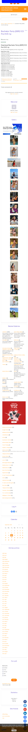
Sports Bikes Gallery (18, 331)
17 (17, 535)
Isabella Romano (5, 390)
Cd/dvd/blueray (5, 434)
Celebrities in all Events (7, 349)
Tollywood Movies (6, 487)
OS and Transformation (7, 475)
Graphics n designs (6, 447)
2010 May (4, 577)
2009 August (5, 559)
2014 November (5, 645)
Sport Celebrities (5, 361)
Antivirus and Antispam (7, 427)
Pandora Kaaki (14, 318)
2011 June (4, 603)
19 (22, 535)
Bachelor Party (18, 80)
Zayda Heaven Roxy (18, 364)
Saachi (3, 382)
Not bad (5, 671)
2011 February (5, 595)
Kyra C (15, 371)
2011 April (4, 599)
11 (20, 533)
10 (17, 533)
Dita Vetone (13, 168)
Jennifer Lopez (14, 284)
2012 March (4, 621)
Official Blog (4, 714)
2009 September (5, 561)
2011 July (4, 605)
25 (20, 537)
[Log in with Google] (16, 512)
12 (22, 533)
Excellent (5, 667)
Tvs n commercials (6, 492)
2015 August (5, 651)
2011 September (5, 609)
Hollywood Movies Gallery (19, 355)
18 (20, 535)
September (10, 23)
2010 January (5, 569)
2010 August (5, 583)
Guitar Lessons (5, 450)
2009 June (4, 555)
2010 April (4, 575)
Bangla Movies (5, 429)
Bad (4, 673)
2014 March (4, 639)
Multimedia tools (5, 467)
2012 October (5, 631)
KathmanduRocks (7, 80)
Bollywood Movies (7, 79)
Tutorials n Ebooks (6, 490)
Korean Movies (5, 456)
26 (22, 537)
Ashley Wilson (14, 307)
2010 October (5, 587)
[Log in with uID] (12, 512)
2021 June (4, 653)
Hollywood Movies (6, 453)
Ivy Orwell (16, 386)
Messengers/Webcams (7, 462)
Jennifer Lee (13, 214)
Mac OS (4, 360)
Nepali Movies (5, 472)
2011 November (5, 613)
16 (14, 535)
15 (13, 23)
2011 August (5, 607)
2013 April (4, 635)
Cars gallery (4, 340)
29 (11, 540)
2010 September (5, 585)
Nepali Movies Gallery (6, 357)
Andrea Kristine (14, 203)
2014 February (5, 637)
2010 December (5, 591)
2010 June (4, 579)
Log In (16, 14)
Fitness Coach (5, 397)
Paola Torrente (14, 295)
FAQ (3, 718)
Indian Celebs (17, 348)
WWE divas (16, 340)
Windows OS (16, 359)
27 (5, 540)
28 (8, 540)
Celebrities (4, 331)
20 (5, 537)
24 (17, 537)
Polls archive (8, 683)
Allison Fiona (14, 272)
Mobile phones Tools (6, 465)
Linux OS (4, 460)
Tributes (4, 364)
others (3, 477)
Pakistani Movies (5, 480)
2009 (6, 23)
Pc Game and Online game (8, 482)
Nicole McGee (14, 146)
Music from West (6, 470)
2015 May (4, 649)
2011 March (4, 597)
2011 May (4, 601)
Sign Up (12, 14)
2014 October (5, 643)
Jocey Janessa (14, 249)
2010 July (4, 581)
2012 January (5, 617)
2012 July (4, 627)
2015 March (4, 647)
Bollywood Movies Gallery (7, 355)
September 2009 (8, 524)
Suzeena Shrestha (14, 179)
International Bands (6, 348)
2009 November (5, 565)
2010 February (5, 571)
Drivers (3, 437)
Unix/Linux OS (17, 360)
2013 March (4, 633)
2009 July (4, 557)
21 (8, 537)
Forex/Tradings (5, 445)
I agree (14, 730)
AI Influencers (17, 390)
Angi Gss (14, 237)
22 (11, 537)
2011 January (5, 593)
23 (14, 537)
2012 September (5, 629)
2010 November (5, 589)
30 (14, 540)
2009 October (5, 563)
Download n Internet (6, 440)
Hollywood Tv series (6, 359)
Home (2, 23)
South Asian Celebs (18, 361)
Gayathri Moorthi (17, 382)
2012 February (5, 619)
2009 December (5, 567)
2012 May (4, 625)
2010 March (4, 573)
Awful (5, 675)
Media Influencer (5, 371)
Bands (15, 357)
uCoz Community (6, 716)
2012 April (4, 623)
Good (5, 669)
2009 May (4, 553)
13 (5, 535)
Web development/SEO (7, 498)
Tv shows (16, 349)
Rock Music (4, 485)
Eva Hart (4, 386)
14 (8, 535)
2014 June (4, 641)
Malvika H (4, 378)
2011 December (5, 615)
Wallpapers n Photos (6, 495)
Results (3, 683)
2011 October (5, 611)
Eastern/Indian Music (6, 442)
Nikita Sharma (14, 191)
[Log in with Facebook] (14, 512)
